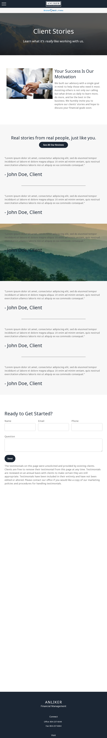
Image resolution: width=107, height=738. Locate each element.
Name (8, 420)
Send (10, 458)
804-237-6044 (56, 721)
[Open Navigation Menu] (4, 4)
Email (41, 420)
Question (10, 436)
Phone (75, 420)
